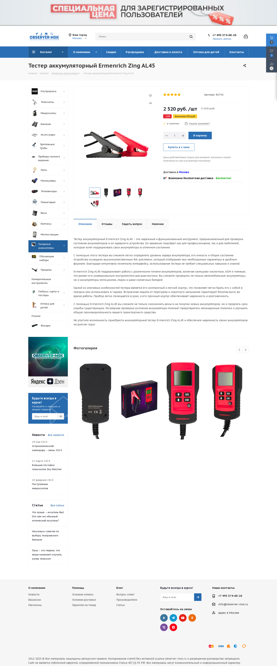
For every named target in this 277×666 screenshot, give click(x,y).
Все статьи (57, 505)
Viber (164, 627)
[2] (168, 94)
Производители (126, 599)
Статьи (120, 605)
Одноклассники (192, 618)
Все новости (56, 435)
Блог (119, 588)
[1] (165, 94)
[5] (179, 94)
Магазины (35, 605)
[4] (176, 94)
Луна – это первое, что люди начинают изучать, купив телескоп (47, 554)
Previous (239, 350)
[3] (172, 94)
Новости (33, 594)
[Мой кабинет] (246, 36)
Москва (184, 172)
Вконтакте (164, 618)
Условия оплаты (82, 594)
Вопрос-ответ (125, 594)
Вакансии (34, 599)
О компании (36, 588)
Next (246, 350)
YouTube (183, 618)
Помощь (78, 588)
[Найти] (191, 36)
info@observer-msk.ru (233, 604)
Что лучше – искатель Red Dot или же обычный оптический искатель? (48, 516)
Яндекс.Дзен (173, 627)
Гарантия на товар (84, 605)
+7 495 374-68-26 (224, 35)
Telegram (173, 618)
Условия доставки (84, 599)
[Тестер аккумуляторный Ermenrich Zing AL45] (95, 399)
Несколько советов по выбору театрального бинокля (45, 535)
